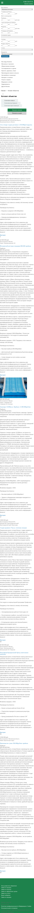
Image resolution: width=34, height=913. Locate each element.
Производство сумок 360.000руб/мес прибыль (14, 743)
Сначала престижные (11, 105)
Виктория (3, 235)
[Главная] (3, 90)
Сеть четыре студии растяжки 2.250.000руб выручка (16, 125)
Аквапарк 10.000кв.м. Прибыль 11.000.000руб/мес (15, 407)
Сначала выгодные (10, 103)
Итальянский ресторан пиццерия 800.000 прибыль (15, 246)
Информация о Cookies (25, 906)
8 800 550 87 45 (28, 1)
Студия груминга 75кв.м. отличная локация (13, 528)
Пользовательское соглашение (9, 908)
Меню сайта (2, 2)
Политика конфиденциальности (10, 906)
